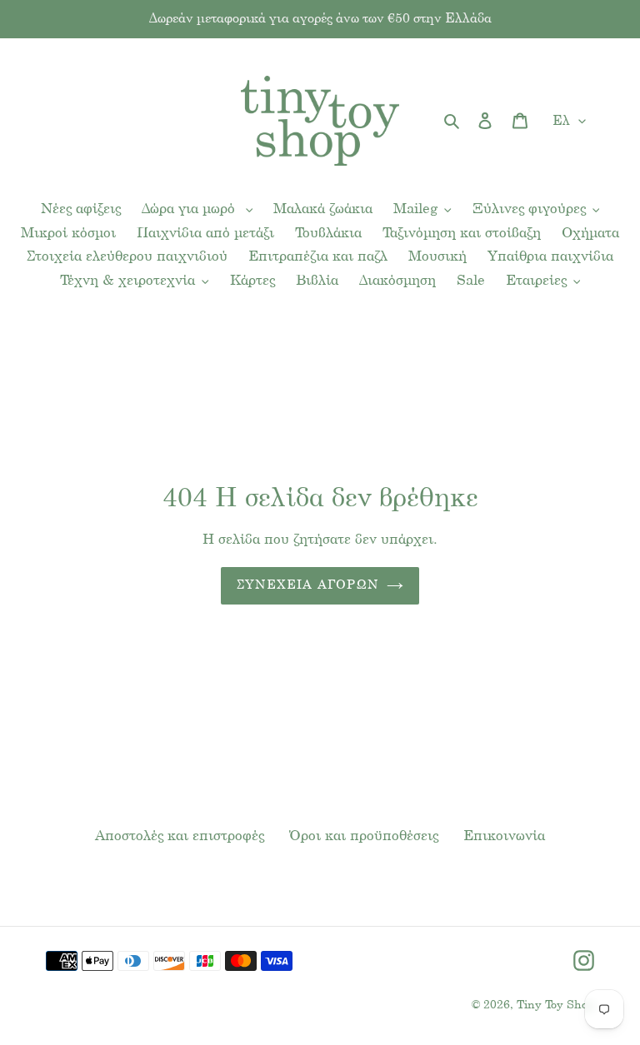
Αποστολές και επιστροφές (179, 836)
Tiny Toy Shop (555, 1005)
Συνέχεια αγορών (307, 585)
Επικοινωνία (504, 836)
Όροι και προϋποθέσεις (363, 836)
